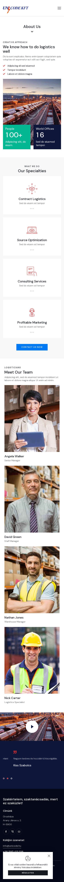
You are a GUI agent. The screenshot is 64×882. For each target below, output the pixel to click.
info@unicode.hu (12, 845)
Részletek (28, 873)
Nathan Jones (14, 617)
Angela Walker (14, 456)
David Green (12, 537)
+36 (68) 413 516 (13, 851)
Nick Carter (12, 698)
